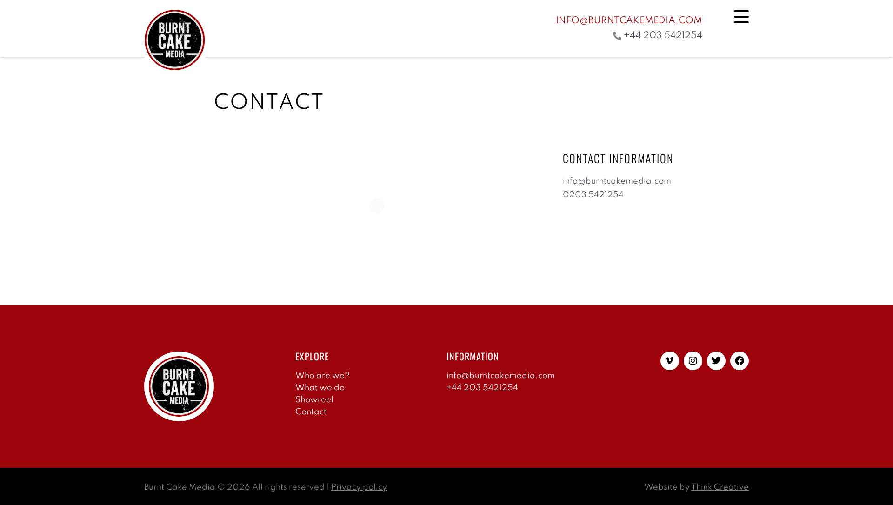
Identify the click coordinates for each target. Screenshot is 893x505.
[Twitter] (716, 361)
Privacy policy (359, 487)
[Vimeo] (669, 361)
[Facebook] (739, 361)
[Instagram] (693, 361)
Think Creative (720, 487)
